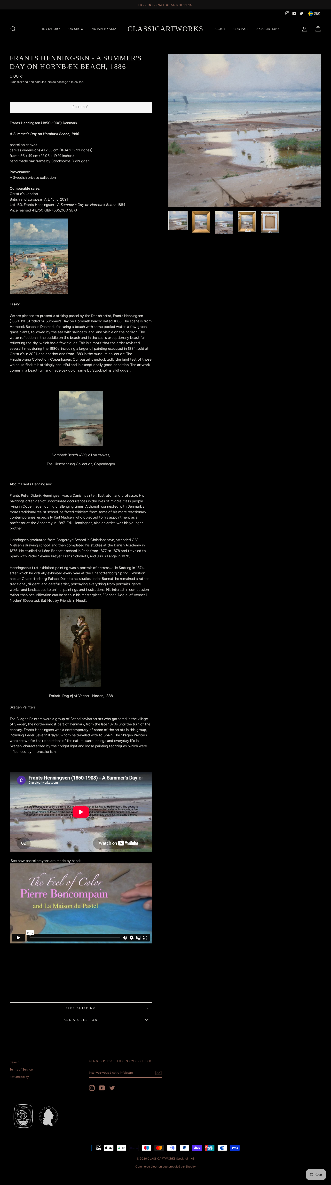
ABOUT (219, 29)
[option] (165, 4)
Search (14, 1062)
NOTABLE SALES (104, 29)
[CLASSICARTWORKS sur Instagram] (92, 1088)
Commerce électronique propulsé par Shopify (165, 1166)
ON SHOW (76, 29)
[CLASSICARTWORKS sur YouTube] (102, 1088)
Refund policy (19, 1077)
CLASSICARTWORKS (165, 29)
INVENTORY (51, 29)
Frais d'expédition (22, 82)
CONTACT (241, 29)
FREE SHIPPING (80, 1008)
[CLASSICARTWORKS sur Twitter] (112, 1088)
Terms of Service (21, 1069)
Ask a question (81, 1020)
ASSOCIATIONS (267, 29)
